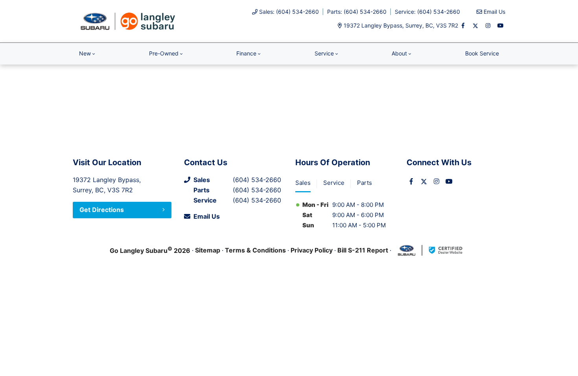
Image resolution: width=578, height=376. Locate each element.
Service (324, 53)
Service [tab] (333, 182)
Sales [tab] (303, 182)
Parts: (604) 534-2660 (357, 11)
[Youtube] (500, 25)
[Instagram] (488, 25)
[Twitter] (475, 25)
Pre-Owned (164, 53)
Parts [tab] (364, 182)
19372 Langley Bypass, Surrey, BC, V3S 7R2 (401, 25)
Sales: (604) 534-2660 (289, 11)
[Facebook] (463, 25)
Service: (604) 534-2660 (427, 11)
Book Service (482, 53)
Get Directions (101, 210)
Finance (246, 53)
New (85, 53)
